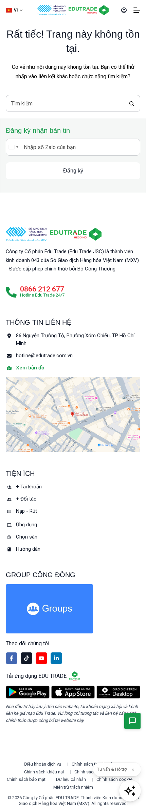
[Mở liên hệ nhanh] (132, 721)
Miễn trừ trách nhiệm (73, 787)
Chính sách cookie (114, 779)
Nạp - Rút (26, 511)
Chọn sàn (26, 537)
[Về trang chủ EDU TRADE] (89, 10)
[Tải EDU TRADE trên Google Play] (28, 692)
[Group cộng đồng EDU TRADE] (73, 608)
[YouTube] (41, 658)
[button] (14, 10)
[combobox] (65, 103)
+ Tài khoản (29, 487)
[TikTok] (26, 658)
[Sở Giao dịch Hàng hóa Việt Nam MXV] (26, 234)
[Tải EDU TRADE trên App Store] (73, 692)
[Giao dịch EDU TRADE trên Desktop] (118, 692)
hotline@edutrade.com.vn (44, 355)
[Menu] (136, 10)
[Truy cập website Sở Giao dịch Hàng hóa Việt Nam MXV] (51, 10)
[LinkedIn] (56, 658)
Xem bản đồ (30, 368)
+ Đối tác (26, 499)
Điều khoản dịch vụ (42, 764)
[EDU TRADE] (76, 234)
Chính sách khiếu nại (44, 771)
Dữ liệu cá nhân (71, 779)
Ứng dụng (26, 525)
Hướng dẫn (28, 549)
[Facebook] (11, 658)
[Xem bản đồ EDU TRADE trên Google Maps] (73, 414)
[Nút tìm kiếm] (132, 103)
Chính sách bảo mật (26, 779)
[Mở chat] (130, 791)
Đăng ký (73, 171)
